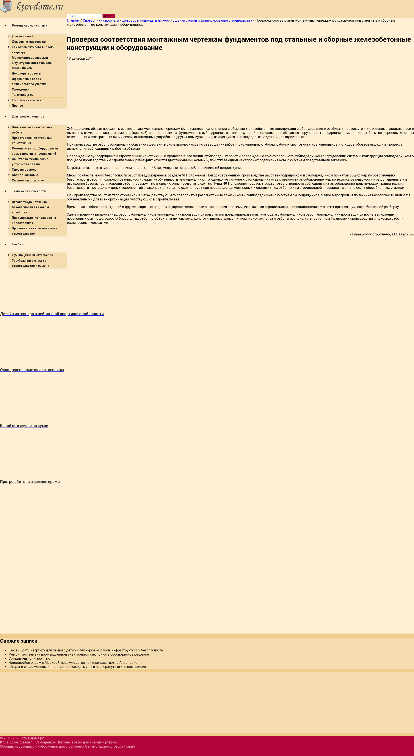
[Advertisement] (196, 93)
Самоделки (20, 89)
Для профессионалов (28, 116)
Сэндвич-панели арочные (29, 658)
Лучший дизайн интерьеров (32, 255)
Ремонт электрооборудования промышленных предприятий (35, 151)
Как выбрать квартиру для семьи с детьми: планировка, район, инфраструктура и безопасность (86, 650)
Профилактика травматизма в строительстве (34, 231)
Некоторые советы (26, 73)
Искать (108, 16)
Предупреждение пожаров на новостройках (34, 220)
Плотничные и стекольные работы (32, 129)
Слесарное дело (24, 169)
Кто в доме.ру (32, 738)
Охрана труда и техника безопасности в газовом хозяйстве (30, 207)
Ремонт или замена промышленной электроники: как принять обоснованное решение (79, 654)
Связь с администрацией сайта (110, 746)
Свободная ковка (25, 175)
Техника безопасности (29, 191)
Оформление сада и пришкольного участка (29, 81)
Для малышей (22, 36)
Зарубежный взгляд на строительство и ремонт (30, 263)
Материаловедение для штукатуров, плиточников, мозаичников (32, 63)
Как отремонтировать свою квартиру (33, 49)
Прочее (17, 105)
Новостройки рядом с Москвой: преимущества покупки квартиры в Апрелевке (73, 663)
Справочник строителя (29, 180)
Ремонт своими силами (29, 25)
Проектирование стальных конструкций (32, 140)
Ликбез (17, 244)
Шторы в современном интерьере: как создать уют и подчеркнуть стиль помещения (77, 667)
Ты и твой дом (23, 95)
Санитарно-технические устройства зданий (30, 161)
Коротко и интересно (28, 100)
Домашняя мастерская (29, 41)
